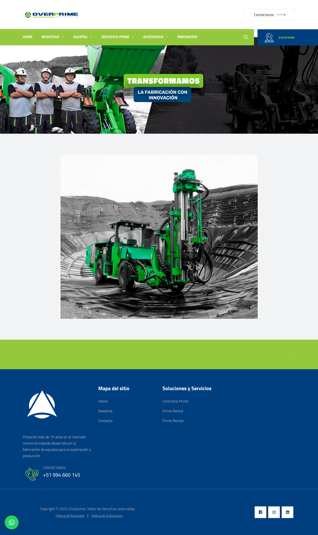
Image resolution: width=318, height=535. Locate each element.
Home (27, 37)
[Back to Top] (308, 527)
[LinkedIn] (287, 512)
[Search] (246, 37)
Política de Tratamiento (107, 515)
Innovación (187, 37)
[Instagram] (274, 512)
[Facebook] (260, 512)
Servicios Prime (115, 37)
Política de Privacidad (70, 515)
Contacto (105, 420)
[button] (12, 522)
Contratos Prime (175, 401)
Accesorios (153, 37)
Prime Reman (173, 420)
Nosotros (50, 37)
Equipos (80, 37)
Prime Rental (172, 411)
